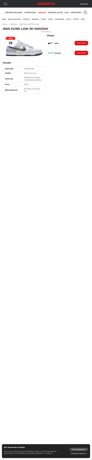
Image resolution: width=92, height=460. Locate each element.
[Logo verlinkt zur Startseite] (46, 4)
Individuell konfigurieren (79, 453)
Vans (50, 19)
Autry (76, 19)
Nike (4, 19)
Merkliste (84, 4)
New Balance (14, 19)
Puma (43, 19)
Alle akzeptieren (78, 449)
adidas (26, 19)
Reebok (35, 19)
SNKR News (76, 12)
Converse (59, 19)
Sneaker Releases (13, 12)
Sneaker (42, 12)
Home (5, 24)
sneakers (13, 24)
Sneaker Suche (55, 12)
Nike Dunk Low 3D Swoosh (29, 24)
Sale (67, 12)
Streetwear (30, 12)
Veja (83, 19)
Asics (68, 19)
